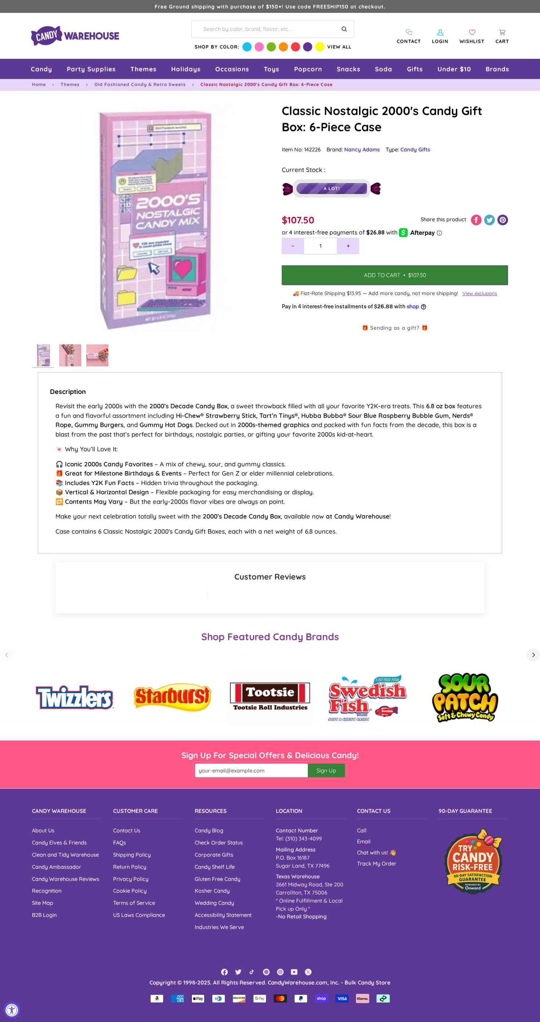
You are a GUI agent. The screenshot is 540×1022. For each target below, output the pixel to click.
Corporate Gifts (214, 854)
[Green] (271, 46)
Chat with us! (373, 852)
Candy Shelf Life (215, 866)
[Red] (295, 46)
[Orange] (283, 46)
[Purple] (307, 46)
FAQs (119, 842)
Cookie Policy (130, 890)
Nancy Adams (362, 149)
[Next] (533, 654)
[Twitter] (238, 972)
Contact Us (126, 830)
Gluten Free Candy (217, 878)
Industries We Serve (219, 927)
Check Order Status (219, 842)
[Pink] (259, 46)
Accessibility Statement (223, 914)
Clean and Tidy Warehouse (65, 854)
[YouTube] (294, 972)
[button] (41, 69)
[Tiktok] (252, 972)
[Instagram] (280, 972)
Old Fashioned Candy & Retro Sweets (140, 84)
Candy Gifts (415, 149)
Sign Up (326, 770)
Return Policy (129, 866)
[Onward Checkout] (473, 861)
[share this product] (477, 219)
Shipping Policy (132, 854)
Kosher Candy (212, 890)
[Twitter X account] (308, 972)
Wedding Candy (214, 902)
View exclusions (479, 293)
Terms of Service (134, 902)
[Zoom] (151, 222)
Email (364, 841)
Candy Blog (209, 830)
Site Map (42, 902)
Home (39, 84)
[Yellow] (319, 46)
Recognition (46, 890)
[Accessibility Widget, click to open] (12, 1010)
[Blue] (247, 46)
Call (362, 830)
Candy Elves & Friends (59, 842)
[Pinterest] (266, 972)
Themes (70, 84)
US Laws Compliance (139, 914)
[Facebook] (224, 972)
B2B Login (44, 914)
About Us (43, 830)
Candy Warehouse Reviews (65, 878)
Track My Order (376, 863)
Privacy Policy (130, 878)
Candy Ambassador (56, 866)
